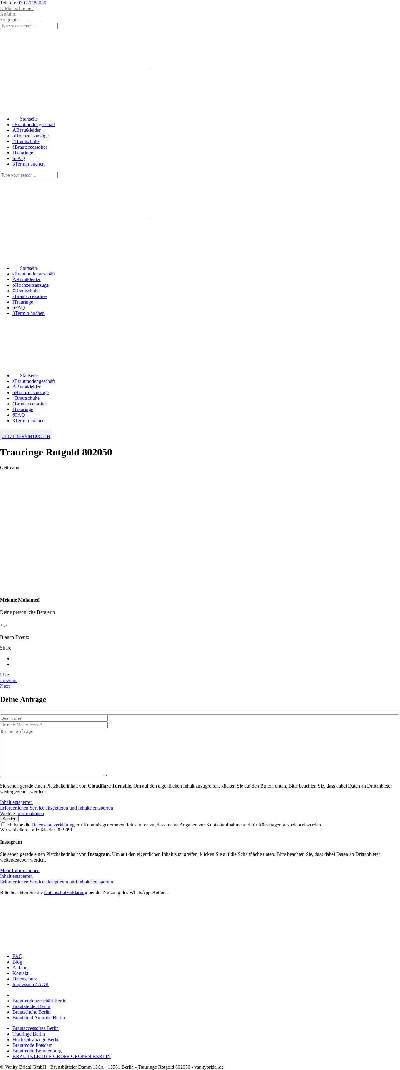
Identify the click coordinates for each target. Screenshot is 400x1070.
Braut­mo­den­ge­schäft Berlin (39, 1000)
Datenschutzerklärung (53, 824)
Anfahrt (7, 14)
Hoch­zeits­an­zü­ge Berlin (36, 1039)
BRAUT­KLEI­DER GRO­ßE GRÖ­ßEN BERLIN (61, 1056)
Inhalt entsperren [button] (16, 802)
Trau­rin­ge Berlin (28, 1034)
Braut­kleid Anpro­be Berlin (38, 1017)
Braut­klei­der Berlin (31, 1006)
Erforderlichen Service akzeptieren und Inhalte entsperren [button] (56, 807)
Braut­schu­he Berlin (31, 1012)
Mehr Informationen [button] (20, 870)
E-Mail (17, 8)
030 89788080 (32, 2)
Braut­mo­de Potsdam (32, 1045)
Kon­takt (20, 973)
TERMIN (26, 436)
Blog (17, 962)
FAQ (17, 956)
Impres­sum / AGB (30, 984)
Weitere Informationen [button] (22, 813)
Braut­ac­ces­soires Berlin (35, 1028)
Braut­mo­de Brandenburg (37, 1050)
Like (4, 674)
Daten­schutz (24, 978)
